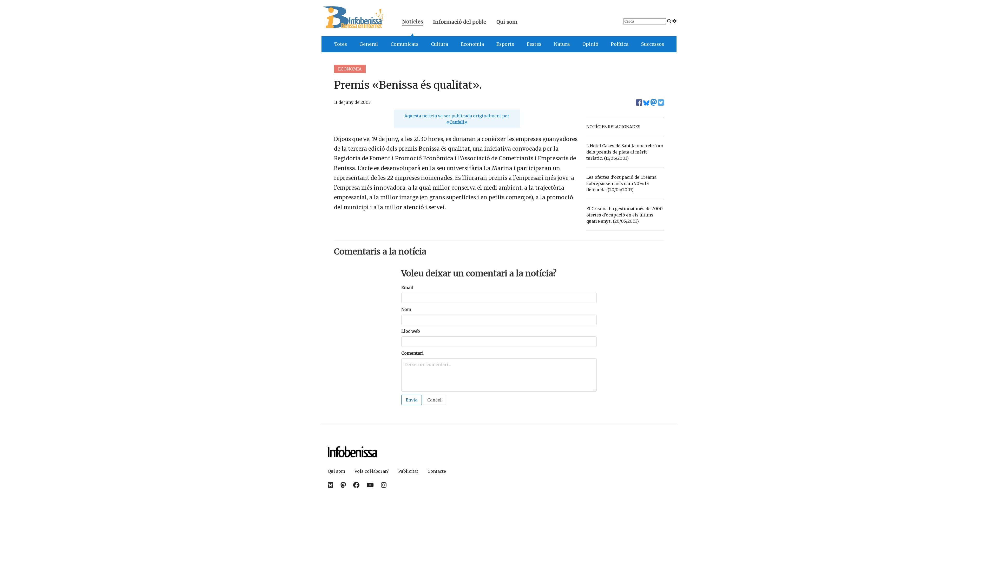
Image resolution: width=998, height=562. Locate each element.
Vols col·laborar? (371, 471)
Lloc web (410, 331)
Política (619, 44)
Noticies (412, 22)
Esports (505, 44)
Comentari (412, 353)
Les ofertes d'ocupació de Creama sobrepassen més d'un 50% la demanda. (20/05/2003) (621, 183)
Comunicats (404, 44)
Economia (472, 44)
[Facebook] (356, 485)
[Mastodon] (343, 485)
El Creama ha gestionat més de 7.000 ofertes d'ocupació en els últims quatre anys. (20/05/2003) (624, 215)
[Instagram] (383, 485)
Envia (411, 400)
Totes (340, 44)
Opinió (590, 44)
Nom (406, 309)
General (368, 44)
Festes (534, 44)
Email (407, 287)
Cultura (439, 44)
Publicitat (408, 471)
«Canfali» (457, 122)
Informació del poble (459, 22)
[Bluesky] (330, 485)
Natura (562, 44)
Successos (652, 44)
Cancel (434, 400)
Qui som (506, 22)
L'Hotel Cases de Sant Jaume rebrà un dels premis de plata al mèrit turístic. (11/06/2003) (624, 152)
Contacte (437, 471)
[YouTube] (370, 485)
